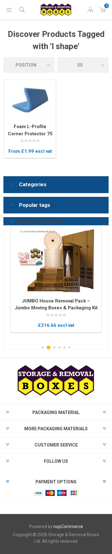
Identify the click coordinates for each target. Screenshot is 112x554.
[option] (56, 279)
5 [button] (64, 347)
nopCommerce (68, 526)
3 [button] (54, 347)
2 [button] (48, 347)
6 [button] (69, 347)
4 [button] (59, 347)
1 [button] (43, 347)
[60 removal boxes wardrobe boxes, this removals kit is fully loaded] (56, 261)
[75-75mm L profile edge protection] (30, 100)
